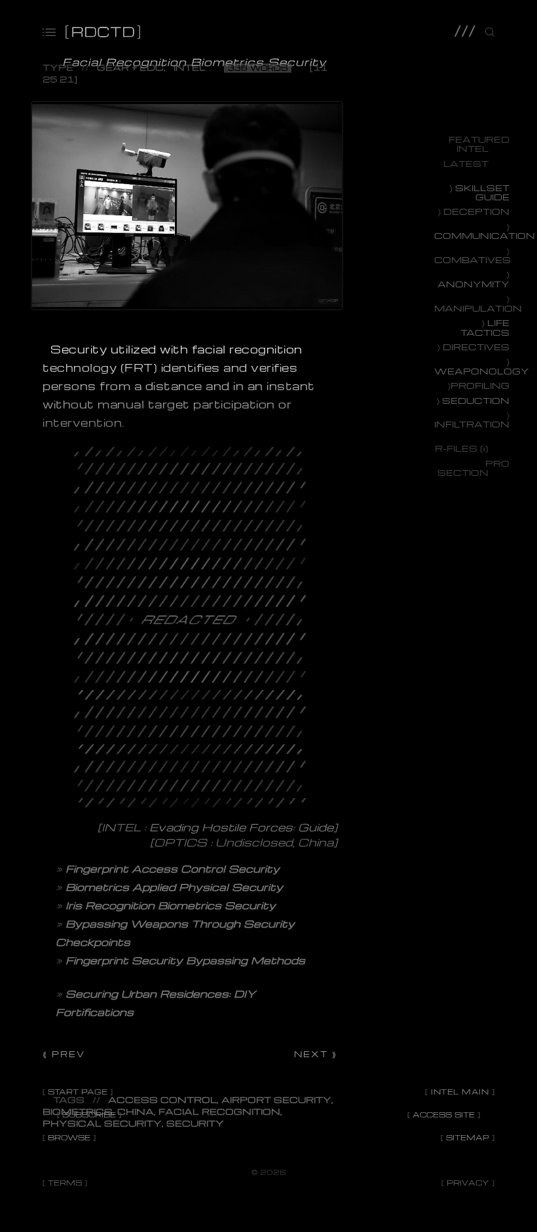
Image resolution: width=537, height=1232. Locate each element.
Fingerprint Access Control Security (172, 868)
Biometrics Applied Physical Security (174, 887)
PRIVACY (468, 1182)
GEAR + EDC (130, 67)
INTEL (190, 67)
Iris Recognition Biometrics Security (170, 905)
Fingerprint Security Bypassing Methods (185, 960)
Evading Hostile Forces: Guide (241, 827)
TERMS (65, 1182)
